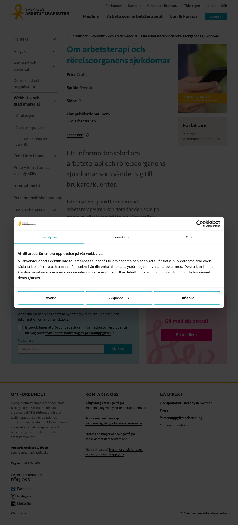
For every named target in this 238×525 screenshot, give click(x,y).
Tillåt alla (187, 298)
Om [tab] (189, 237)
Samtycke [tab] (49, 237)
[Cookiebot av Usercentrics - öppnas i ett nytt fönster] (199, 223)
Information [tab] (119, 237)
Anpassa (116, 298)
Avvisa (51, 298)
